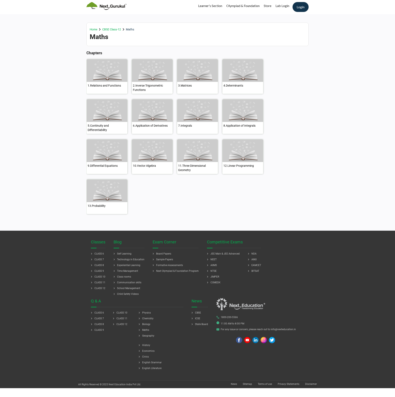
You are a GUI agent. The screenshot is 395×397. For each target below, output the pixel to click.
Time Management (125, 271)
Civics (143, 356)
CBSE (196, 312)
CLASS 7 (97, 259)
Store (267, 6)
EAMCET (254, 265)
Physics (144, 312)
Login (300, 7)
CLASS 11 (97, 282)
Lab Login (282, 6)
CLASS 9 (97, 271)
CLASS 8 (97, 265)
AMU (252, 259)
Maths (143, 330)
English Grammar (150, 362)
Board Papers (161, 253)
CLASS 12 (97, 288)
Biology (144, 324)
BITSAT (253, 271)
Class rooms (122, 276)
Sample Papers (162, 259)
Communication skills (127, 282)
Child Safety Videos (126, 294)
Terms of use (265, 384)
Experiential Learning (126, 265)
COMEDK (213, 282)
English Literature (149, 368)
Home (93, 29)
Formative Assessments (167, 265)
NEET (211, 259)
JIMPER (212, 276)
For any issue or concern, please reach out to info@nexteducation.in (256, 329)
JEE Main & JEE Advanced (223, 253)
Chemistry (145, 318)
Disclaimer (311, 384)
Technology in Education (128, 259)
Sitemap (247, 384)
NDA (252, 253)
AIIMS (211, 265)
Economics (146, 351)
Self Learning (122, 253)
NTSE (211, 271)
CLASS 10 (97, 276)
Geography (146, 335)
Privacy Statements (288, 384)
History (144, 345)
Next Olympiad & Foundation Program (175, 271)
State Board (199, 324)
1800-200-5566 (227, 317)
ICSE (195, 318)
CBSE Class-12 (111, 29)
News (234, 384)
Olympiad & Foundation (243, 6)
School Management (126, 288)
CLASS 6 (97, 253)
